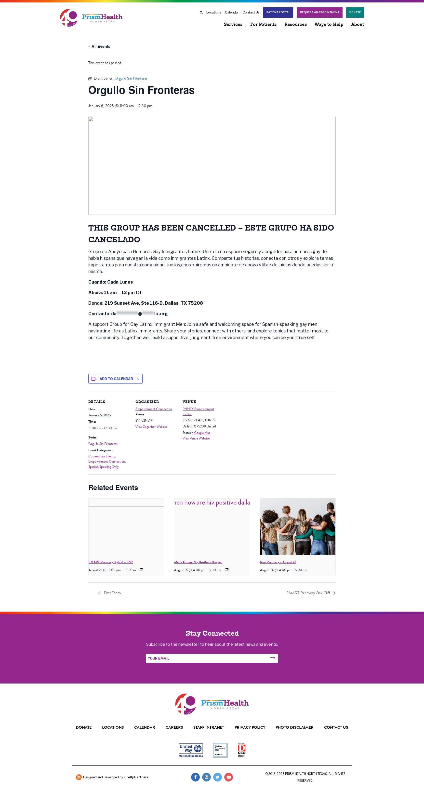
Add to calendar (116, 378)
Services (233, 25)
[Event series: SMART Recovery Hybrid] (141, 569)
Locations (213, 12)
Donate (355, 12)
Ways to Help (329, 25)
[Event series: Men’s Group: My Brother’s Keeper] (226, 569)
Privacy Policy (250, 727)
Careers (174, 727)
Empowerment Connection (106, 461)
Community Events (101, 456)
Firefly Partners (136, 777)
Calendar (232, 12)
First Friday (112, 593)
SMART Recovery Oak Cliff (308, 593)
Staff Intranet (208, 727)
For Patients (263, 25)
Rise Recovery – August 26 (278, 562)
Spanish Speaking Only (103, 466)
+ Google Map (201, 432)
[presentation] (126, 526)
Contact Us (251, 12)
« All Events (99, 46)
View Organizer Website (151, 426)
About (357, 25)
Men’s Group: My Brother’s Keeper (198, 562)
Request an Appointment (319, 12)
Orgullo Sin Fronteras (103, 443)
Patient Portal (278, 12)
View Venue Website (196, 438)
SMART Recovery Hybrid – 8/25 (111, 562)
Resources (295, 25)
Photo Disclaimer (295, 727)
